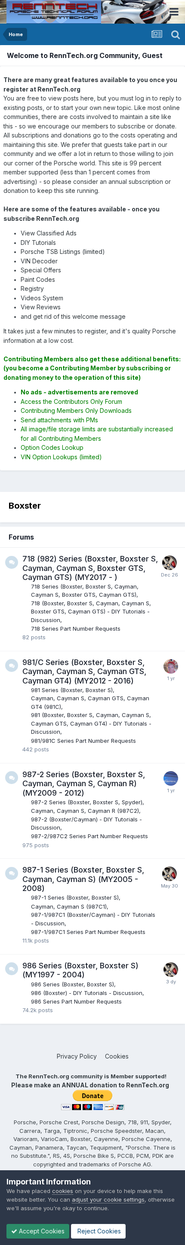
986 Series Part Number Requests (76, 1001)
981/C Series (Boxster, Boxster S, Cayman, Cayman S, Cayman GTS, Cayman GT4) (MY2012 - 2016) (84, 671)
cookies (62, 1190)
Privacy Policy (77, 1056)
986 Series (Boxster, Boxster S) (72, 984)
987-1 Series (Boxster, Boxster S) (75, 897)
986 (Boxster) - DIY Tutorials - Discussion (86, 992)
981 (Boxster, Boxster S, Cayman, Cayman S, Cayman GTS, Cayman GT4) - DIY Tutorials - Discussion (91, 723)
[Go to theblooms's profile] (170, 778)
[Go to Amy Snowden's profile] (170, 666)
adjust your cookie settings (108, 1199)
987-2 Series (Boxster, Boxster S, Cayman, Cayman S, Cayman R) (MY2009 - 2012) (83, 783)
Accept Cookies (41, 1231)
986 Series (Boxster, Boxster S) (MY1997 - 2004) (80, 970)
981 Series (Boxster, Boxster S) (72, 690)
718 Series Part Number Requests (75, 628)
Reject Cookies (98, 1231)
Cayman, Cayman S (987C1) (69, 906)
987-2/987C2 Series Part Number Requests (89, 836)
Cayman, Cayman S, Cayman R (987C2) (85, 810)
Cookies (117, 1056)
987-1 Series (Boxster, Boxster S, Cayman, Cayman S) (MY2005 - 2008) (83, 879)
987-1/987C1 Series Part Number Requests (88, 931)
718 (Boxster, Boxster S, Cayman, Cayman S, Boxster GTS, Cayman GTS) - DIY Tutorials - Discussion (91, 611)
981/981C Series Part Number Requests (83, 740)
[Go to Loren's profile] (169, 562)
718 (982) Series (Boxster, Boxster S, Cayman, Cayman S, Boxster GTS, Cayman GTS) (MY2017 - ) (90, 568)
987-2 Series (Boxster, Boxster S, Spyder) (86, 802)
